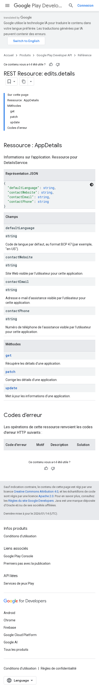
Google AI (10, 642)
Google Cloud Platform (20, 635)
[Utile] (50, 64)
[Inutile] (57, 64)
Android (9, 613)
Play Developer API (48, 6)
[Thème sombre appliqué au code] (91, 184)
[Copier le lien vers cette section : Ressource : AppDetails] (66, 146)
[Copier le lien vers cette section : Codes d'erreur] (46, 415)
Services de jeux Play (19, 583)
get (9, 355)
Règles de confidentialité (58, 668)
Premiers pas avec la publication (27, 563)
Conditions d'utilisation (20, 536)
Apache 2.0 (45, 496)
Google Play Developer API (54, 55)
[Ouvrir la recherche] (71, 5)
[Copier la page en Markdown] (24, 81)
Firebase (10, 627)
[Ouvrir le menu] (7, 5)
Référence (84, 55)
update (11, 388)
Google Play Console (18, 556)
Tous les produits (16, 649)
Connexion (85, 5)
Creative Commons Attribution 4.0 (36, 491)
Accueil (9, 55)
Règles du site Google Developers (31, 500)
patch (10, 371)
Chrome (9, 620)
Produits (25, 55)
